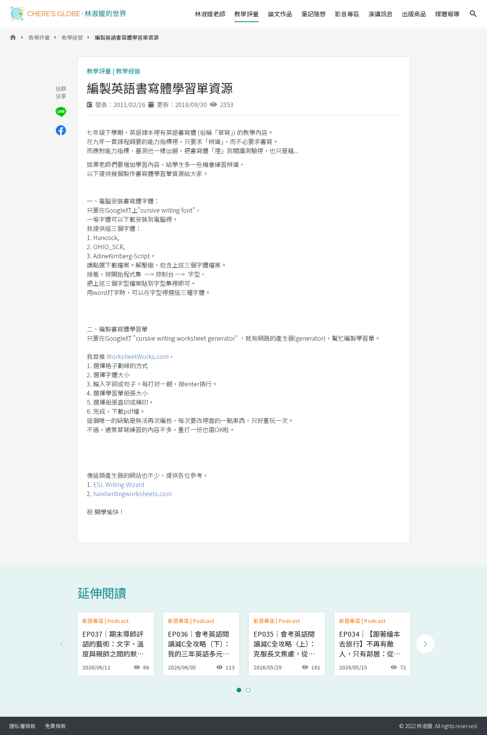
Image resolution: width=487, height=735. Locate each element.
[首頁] (68, 13)
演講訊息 (380, 13)
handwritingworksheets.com (132, 493)
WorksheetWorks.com (138, 356)
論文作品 (280, 13)
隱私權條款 (22, 726)
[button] (239, 690)
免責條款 (55, 726)
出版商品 (414, 13)
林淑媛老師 (210, 13)
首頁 (13, 39)
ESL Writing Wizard (119, 484)
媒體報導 (447, 13)
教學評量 (246, 13)
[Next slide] (425, 644)
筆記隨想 (313, 13)
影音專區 (347, 13)
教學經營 (72, 37)
